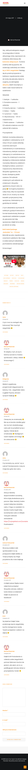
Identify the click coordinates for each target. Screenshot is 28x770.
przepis (11, 280)
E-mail (5, 720)
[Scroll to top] (25, 767)
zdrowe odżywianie (13, 286)
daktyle (17, 275)
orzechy (6, 280)
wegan (22, 280)
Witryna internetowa (9, 730)
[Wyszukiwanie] (20, 3)
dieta (22, 275)
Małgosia (6, 379)
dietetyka (14, 278)
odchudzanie (21, 278)
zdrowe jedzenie (20, 283)
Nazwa (5, 710)
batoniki (6, 275)
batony (12, 275)
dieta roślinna (6, 278)
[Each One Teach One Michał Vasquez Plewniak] (6, 3)
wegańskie (12, 283)
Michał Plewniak (15, 40)
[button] (24, 3)
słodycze (17, 280)
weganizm (6, 283)
